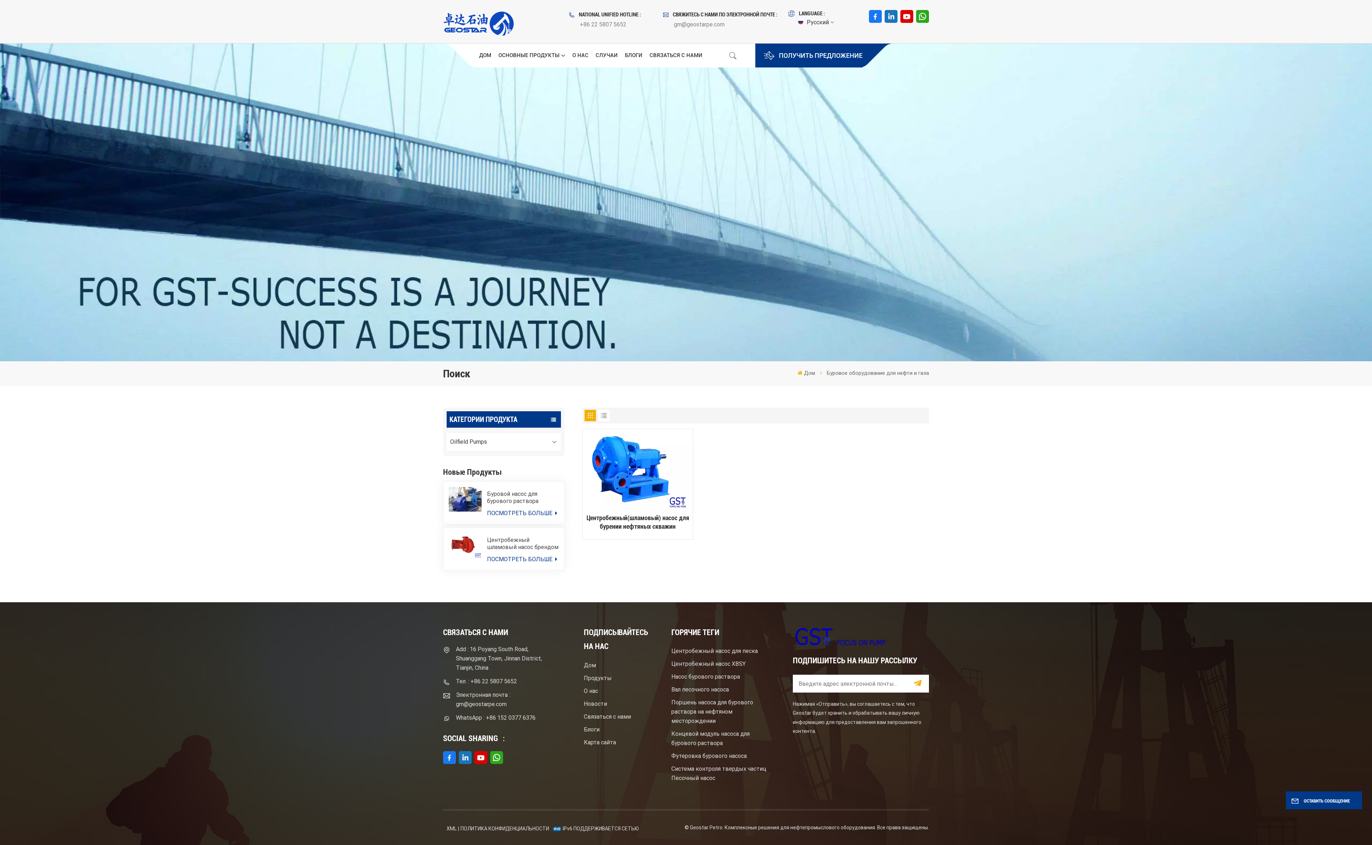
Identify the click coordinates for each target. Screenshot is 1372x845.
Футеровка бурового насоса (709, 756)
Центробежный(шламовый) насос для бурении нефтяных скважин (637, 522)
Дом (485, 55)
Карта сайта (600, 742)
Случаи (607, 55)
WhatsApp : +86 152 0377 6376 (496, 717)
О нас (580, 55)
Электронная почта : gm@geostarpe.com (483, 699)
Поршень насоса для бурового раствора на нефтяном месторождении (712, 711)
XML (452, 828)
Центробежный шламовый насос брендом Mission (522, 544)
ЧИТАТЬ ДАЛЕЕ (638, 569)
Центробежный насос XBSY (708, 663)
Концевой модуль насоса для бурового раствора (710, 738)
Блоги (633, 55)
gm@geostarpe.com (699, 24)
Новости (595, 703)
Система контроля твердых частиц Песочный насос (718, 773)
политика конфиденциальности (505, 828)
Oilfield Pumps (468, 441)
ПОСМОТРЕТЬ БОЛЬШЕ (520, 513)
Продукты (598, 678)
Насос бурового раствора (705, 676)
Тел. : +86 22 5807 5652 (486, 681)
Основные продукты (529, 55)
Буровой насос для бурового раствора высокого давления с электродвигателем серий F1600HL (522, 498)
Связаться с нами (676, 55)
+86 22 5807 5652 (603, 24)
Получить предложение (821, 55)
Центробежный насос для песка (714, 651)
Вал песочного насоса (700, 689)
